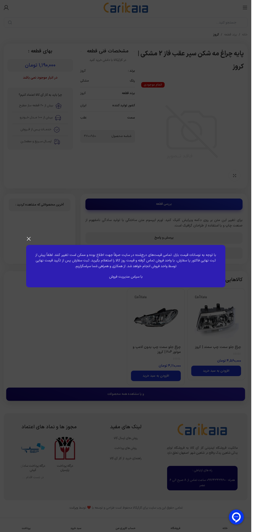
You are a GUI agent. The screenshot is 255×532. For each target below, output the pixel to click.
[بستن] (28, 238)
